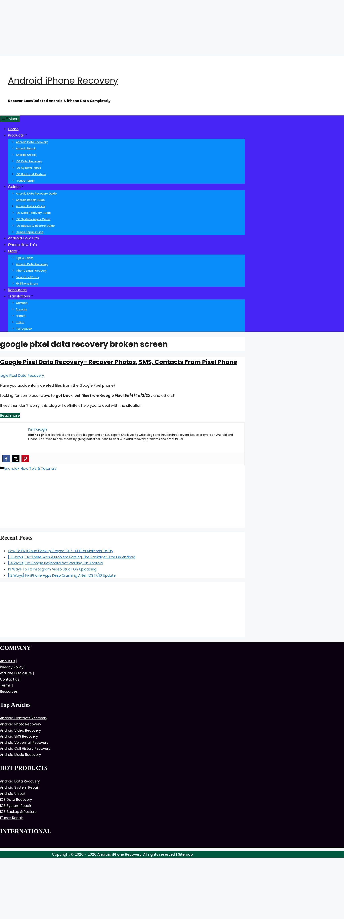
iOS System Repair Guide (33, 219)
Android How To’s (23, 238)
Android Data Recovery (32, 142)
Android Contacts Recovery (23, 718)
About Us (7, 661)
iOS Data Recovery (29, 161)
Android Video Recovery (20, 730)
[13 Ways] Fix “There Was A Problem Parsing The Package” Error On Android (71, 557)
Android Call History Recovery (25, 748)
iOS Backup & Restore (31, 174)
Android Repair (26, 148)
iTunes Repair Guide (29, 232)
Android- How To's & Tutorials (30, 468)
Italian (20, 322)
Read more (10, 415)
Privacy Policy (11, 667)
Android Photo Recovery (20, 724)
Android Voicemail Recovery (24, 742)
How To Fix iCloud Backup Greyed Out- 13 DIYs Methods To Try (60, 551)
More (12, 251)
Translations (19, 296)
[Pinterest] (25, 458)
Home (13, 128)
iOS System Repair (28, 168)
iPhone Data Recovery (31, 271)
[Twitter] (16, 458)
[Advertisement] (119, 28)
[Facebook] (6, 458)
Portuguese (24, 329)
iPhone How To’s (22, 244)
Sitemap (185, 854)
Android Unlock (26, 155)
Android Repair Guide (30, 200)
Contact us (9, 679)
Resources (17, 289)
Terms (5, 685)
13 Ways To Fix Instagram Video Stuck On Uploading (52, 569)
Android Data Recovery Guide (36, 194)
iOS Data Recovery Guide (33, 213)
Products (16, 135)
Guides (14, 186)
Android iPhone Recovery (63, 80)
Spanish (21, 309)
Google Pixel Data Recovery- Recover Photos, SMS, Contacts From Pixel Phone (118, 362)
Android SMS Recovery (19, 736)
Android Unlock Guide (30, 206)
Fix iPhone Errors (27, 284)
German (21, 303)
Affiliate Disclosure (16, 673)
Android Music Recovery (20, 754)
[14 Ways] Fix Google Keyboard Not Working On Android (55, 563)
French (20, 316)
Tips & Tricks (24, 258)
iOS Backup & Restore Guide (35, 226)
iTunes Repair (25, 181)
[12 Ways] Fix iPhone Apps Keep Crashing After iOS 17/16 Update (62, 575)
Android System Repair (19, 787)
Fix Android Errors (27, 277)
